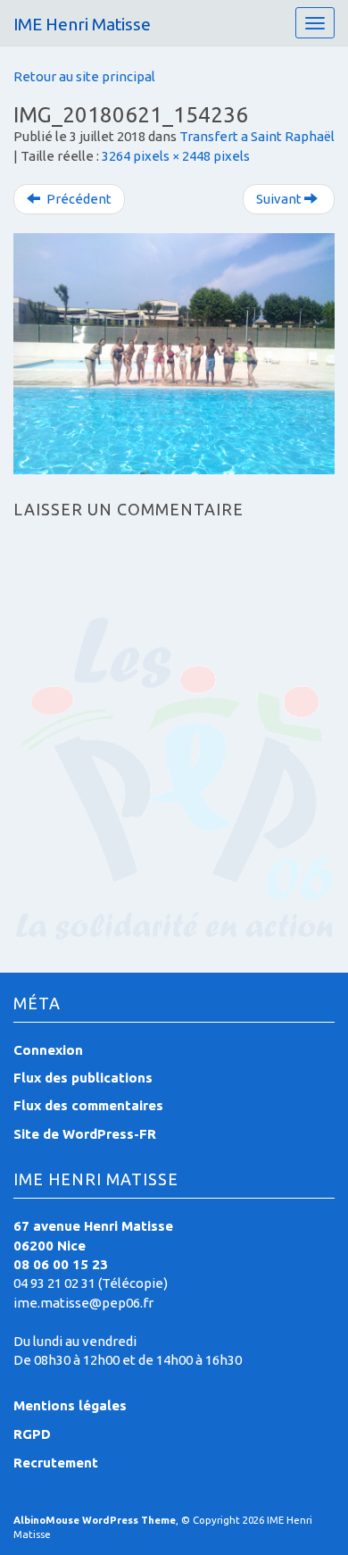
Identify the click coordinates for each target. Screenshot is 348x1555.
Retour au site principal (84, 76)
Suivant (280, 198)
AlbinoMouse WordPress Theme (94, 1520)
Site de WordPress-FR (84, 1133)
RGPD (32, 1434)
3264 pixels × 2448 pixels (176, 155)
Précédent (78, 198)
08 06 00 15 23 (60, 1264)
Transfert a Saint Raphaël (257, 136)
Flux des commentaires (88, 1105)
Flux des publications (83, 1077)
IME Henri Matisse (82, 24)
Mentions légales (70, 1405)
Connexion (48, 1050)
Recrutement (55, 1462)
